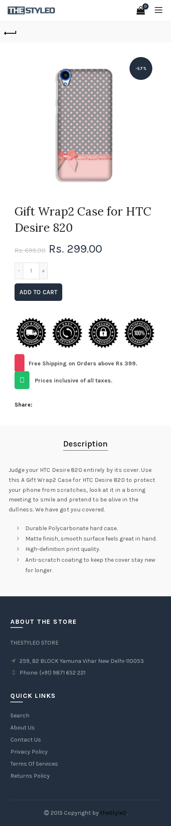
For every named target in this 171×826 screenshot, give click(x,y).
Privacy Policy (29, 751)
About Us (22, 727)
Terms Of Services (34, 763)
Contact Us (25, 739)
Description (85, 444)
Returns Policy (30, 775)
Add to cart (38, 292)
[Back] (10, 32)
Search (19, 715)
